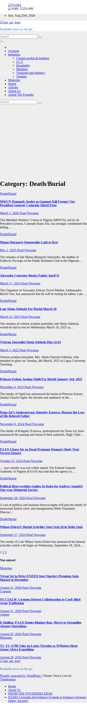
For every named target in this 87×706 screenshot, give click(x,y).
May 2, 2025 (8, 250)
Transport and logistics (30, 73)
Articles (13, 87)
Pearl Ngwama (29, 213)
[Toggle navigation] (1, 41)
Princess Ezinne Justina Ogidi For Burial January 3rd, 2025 (41, 379)
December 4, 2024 (12, 387)
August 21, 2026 (11, 587)
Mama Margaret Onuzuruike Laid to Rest (29, 242)
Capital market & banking (32, 58)
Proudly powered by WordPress (20, 675)
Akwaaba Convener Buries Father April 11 (29, 275)
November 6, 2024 (12, 424)
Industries (14, 54)
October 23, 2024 (11, 461)
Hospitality (23, 65)
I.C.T (19, 62)
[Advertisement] (43, 141)
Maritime (22, 69)
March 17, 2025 (10, 283)
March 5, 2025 (10, 350)
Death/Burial (8, 193)
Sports (12, 83)
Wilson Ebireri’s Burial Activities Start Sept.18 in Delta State (41, 527)
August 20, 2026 (11, 634)
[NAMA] (14, 5)
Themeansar (7, 679)
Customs (5, 591)
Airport (4, 614)
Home (12, 686)
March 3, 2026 (10, 213)
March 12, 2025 (10, 316)
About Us (14, 91)
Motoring (14, 80)
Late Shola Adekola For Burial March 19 (28, 309)
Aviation (13, 51)
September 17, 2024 (13, 535)
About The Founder (21, 94)
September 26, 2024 (13, 498)
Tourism (21, 76)
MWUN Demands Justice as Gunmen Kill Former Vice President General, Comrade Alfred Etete (37, 203)
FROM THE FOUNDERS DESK (30, 693)
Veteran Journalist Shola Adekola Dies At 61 (30, 342)
